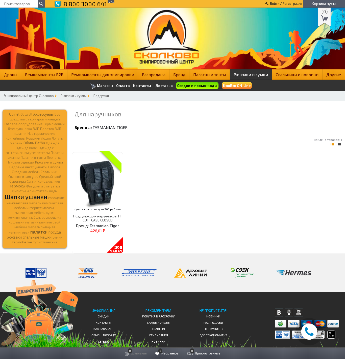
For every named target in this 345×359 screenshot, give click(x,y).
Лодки (46, 138)
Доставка (164, 85)
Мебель (16, 143)
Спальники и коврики (297, 74)
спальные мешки (37, 237)
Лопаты (57, 138)
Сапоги (54, 167)
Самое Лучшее (158, 322)
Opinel (14, 114)
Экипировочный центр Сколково (29, 96)
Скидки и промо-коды (197, 85)
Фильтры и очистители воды (34, 191)
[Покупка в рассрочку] (331, 337)
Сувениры (17, 181)
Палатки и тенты (209, 74)
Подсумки (101, 96)
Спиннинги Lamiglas (23, 177)
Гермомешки (54, 124)
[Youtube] (298, 312)
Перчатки (54, 157)
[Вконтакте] (279, 312)
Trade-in (158, 329)
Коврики (33, 138)
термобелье (22, 242)
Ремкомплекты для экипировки (102, 74)
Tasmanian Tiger (110, 127)
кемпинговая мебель (24, 203)
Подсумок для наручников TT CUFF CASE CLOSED (97, 218)
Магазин (104, 85)
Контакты (142, 85)
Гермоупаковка (20, 129)
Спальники (49, 172)
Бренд (179, 74)
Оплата (123, 85)
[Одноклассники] (288, 312)
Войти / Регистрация (286, 4)
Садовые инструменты (28, 167)
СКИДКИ (103, 316)
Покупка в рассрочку (158, 316)
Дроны (10, 74)
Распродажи (213, 322)
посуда (54, 232)
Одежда (52, 143)
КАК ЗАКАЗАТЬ (103, 329)
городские (56, 198)
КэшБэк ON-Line (237, 85)
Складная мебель (26, 172)
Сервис (103, 341)
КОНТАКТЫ (103, 322)
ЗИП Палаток (43, 128)
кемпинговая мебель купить (35, 213)
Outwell (26, 114)
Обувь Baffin (34, 143)
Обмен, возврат (103, 335)
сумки (57, 237)
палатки (38, 232)
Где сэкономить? (213, 335)
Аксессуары (43, 114)
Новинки (158, 341)
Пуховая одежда (20, 162)
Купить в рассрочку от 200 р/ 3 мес (97, 209)
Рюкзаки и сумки (251, 74)
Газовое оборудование (24, 124)
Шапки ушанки (26, 196)
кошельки (16, 222)
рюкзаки (14, 237)
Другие (333, 74)
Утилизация (158, 335)
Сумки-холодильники (43, 181)
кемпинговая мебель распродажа (34, 217)
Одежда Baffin (27, 148)
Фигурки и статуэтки (43, 186)
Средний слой (50, 177)
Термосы (17, 185)
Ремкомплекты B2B (44, 74)
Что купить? (213, 329)
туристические (45, 242)
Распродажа (153, 74)
